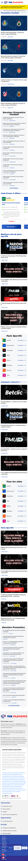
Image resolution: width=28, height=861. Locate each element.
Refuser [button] (10, 847)
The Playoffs (5, 803)
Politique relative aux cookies (10, 830)
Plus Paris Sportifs (14, 705)
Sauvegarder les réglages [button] (17, 848)
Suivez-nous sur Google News (10, 814)
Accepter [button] (24, 847)
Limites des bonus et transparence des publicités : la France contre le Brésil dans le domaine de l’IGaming (14, 675)
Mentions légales (7, 833)
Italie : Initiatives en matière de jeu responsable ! (14, 695)
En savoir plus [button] (4, 851)
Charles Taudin (4, 260)
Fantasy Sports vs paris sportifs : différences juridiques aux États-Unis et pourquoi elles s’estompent (13, 660)
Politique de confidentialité (9, 828)
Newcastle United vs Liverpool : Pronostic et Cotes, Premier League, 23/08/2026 (13, 56)
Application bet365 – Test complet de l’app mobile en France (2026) (13, 619)
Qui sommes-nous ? (7, 806)
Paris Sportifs (6, 818)
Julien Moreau (10, 36)
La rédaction (13, 677)
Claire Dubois (10, 107)
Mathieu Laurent (11, 84)
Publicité (5, 811)
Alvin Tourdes (13, 663)
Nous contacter (6, 809)
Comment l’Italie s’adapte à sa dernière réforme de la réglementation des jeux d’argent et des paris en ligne (14, 689)
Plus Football (14, 188)
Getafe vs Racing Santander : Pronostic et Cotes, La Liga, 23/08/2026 (12, 33)
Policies (4, 824)
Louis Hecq (3, 598)
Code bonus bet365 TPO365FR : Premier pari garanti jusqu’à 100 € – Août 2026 (13, 595)
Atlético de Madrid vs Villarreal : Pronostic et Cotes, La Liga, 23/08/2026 (13, 104)
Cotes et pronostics (7, 821)
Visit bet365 (10, 227)
